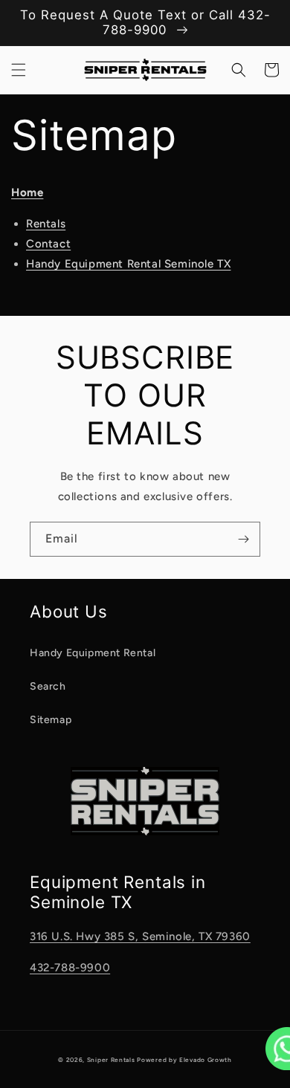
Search (48, 686)
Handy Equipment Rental (92, 653)
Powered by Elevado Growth (184, 1059)
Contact (48, 243)
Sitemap (50, 719)
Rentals (45, 223)
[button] (18, 70)
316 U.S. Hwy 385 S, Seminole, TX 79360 (140, 936)
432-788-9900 (70, 967)
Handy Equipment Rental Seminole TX (128, 264)
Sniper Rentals (111, 1059)
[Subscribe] (243, 539)
